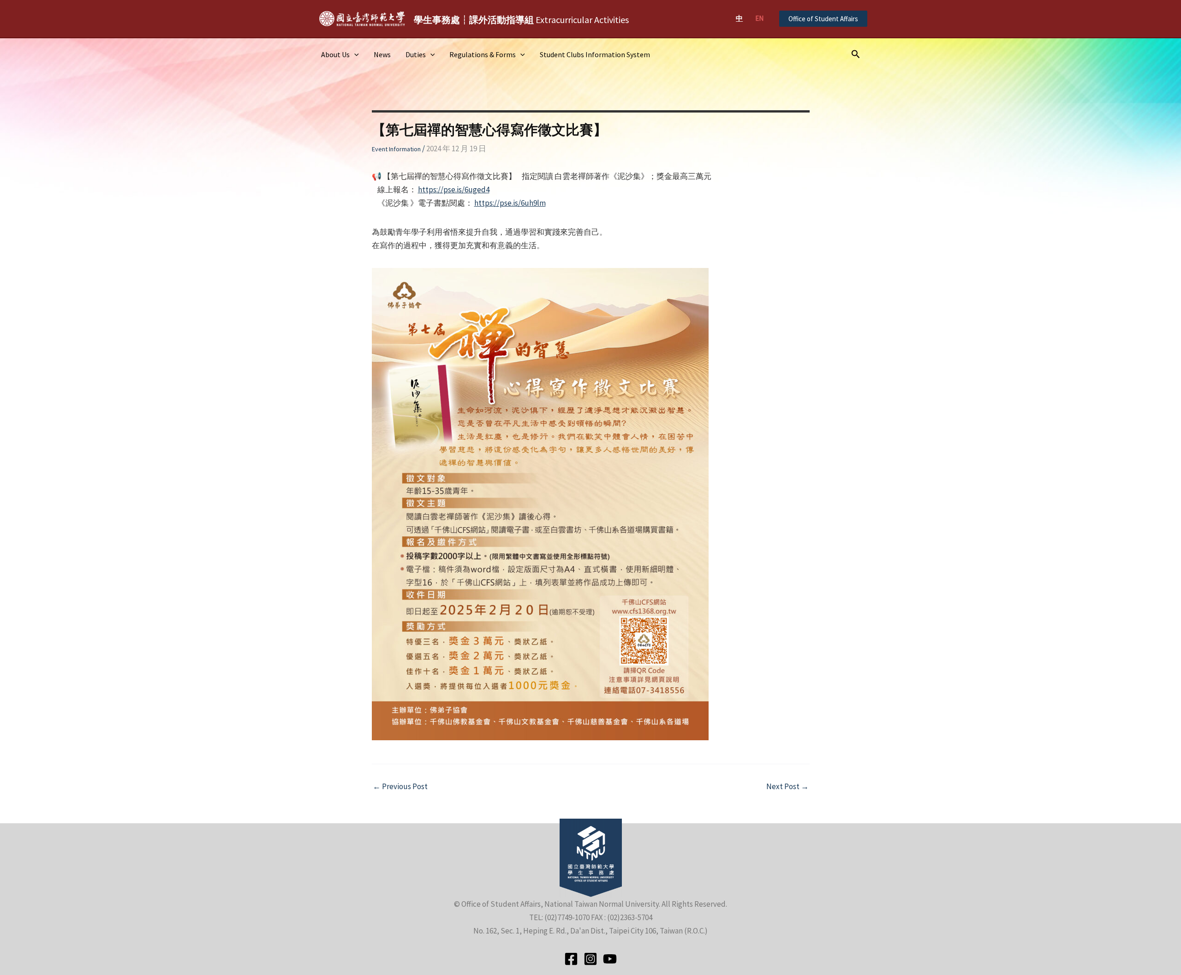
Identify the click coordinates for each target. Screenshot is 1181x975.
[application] (354, 54)
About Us (335, 54)
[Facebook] (571, 959)
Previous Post (400, 787)
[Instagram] (590, 959)
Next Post (787, 787)
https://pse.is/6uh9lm (510, 203)
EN (759, 18)
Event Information (396, 149)
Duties (416, 54)
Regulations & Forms (482, 54)
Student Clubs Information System (595, 54)
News (382, 54)
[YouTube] (610, 959)
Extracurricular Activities (521, 19)
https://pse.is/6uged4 (453, 189)
